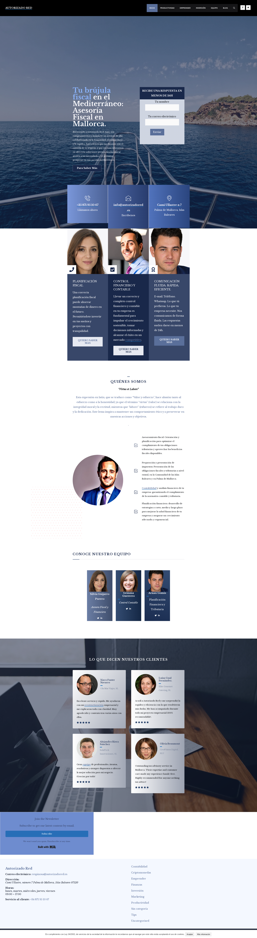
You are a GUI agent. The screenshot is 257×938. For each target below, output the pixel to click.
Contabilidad (149, 488)
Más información (203, 934)
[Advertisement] (128, 36)
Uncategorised (140, 920)
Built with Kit (47, 847)
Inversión (201, 8)
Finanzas (136, 884)
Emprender (185, 8)
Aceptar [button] (190, 934)
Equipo (214, 8)
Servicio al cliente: (17, 899)
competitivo (133, 339)
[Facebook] (242, 7)
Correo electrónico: (18, 874)
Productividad (167, 8)
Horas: (9, 887)
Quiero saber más (88, 341)
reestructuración (93, 705)
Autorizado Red (18, 7)
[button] (234, 8)
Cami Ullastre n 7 (169, 205)
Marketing (137, 896)
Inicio (152, 8)
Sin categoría (139, 908)
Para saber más (87, 168)
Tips (134, 914)
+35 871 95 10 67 (87, 205)
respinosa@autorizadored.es (49, 874)
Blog (225, 8)
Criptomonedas (141, 872)
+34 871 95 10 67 (39, 899)
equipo (87, 764)
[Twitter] (248, 7)
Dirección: (12, 879)
